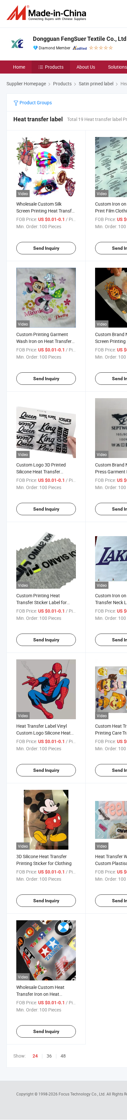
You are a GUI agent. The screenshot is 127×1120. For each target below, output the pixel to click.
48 (63, 1056)
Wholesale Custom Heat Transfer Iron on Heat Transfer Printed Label (40, 994)
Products (54, 67)
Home (19, 67)
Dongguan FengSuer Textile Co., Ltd (79, 38)
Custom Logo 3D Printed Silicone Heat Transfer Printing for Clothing (41, 472)
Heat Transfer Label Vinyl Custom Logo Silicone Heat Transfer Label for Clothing (43, 733)
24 (35, 1056)
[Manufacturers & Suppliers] (48, 13)
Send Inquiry (46, 248)
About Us (86, 67)
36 (49, 1056)
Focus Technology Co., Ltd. (82, 1093)
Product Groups (35, 102)
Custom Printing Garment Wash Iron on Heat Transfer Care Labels (44, 341)
